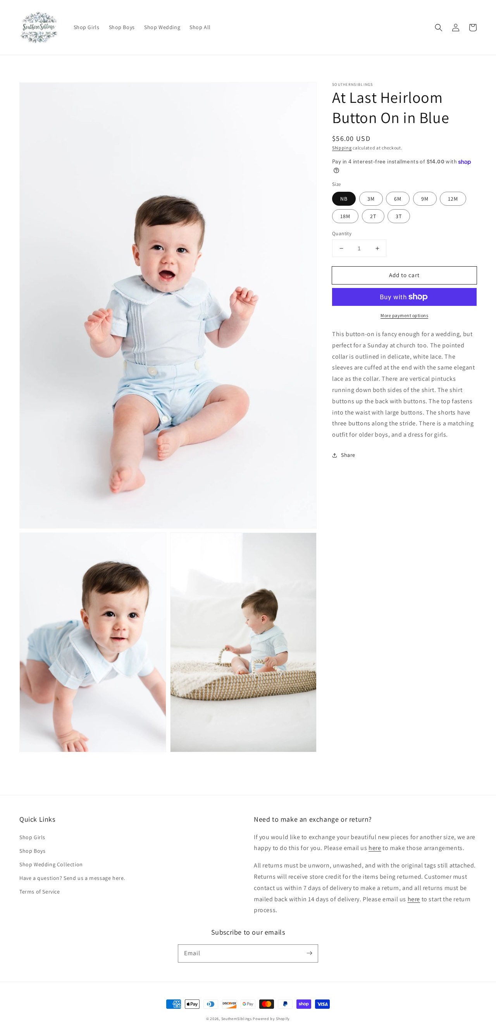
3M (371, 198)
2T (373, 216)
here (375, 848)
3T (399, 216)
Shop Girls (32, 837)
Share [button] (348, 454)
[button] (438, 27)
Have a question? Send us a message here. (72, 877)
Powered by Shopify (271, 1018)
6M (397, 198)
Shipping (342, 148)
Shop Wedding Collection (51, 864)
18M (345, 216)
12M (453, 198)
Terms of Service (39, 891)
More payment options (404, 315)
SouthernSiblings (236, 1018)
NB (344, 198)
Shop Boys (32, 850)
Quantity (341, 233)
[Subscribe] (309, 953)
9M (425, 198)
